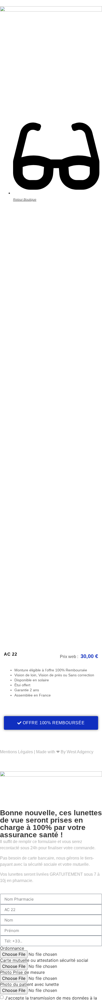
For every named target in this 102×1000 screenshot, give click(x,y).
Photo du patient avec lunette (29, 984)
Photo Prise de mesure (22, 972)
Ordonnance (12, 948)
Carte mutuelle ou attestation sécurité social (44, 960)
